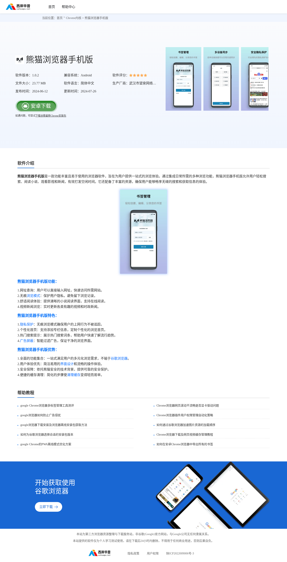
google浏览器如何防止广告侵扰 (40, 415)
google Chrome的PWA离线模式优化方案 (45, 444)
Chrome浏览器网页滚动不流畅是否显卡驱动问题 (188, 405)
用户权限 (153, 553)
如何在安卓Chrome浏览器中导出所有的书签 (185, 444)
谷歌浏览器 (119, 358)
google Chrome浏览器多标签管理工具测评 (47, 405)
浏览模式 (33, 296)
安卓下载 (41, 106)
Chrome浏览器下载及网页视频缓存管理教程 (185, 434)
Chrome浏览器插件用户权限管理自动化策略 (185, 415)
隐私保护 (26, 324)
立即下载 (46, 507)
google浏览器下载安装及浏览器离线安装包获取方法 (53, 424)
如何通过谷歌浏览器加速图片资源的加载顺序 (186, 424)
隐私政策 (133, 553)
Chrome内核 (73, 18)
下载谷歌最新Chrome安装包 (51, 115)
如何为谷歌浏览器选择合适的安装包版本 (46, 434)
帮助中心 (68, 7)
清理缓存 (73, 375)
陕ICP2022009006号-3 (180, 553)
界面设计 (67, 364)
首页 (51, 7)
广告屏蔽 (26, 341)
